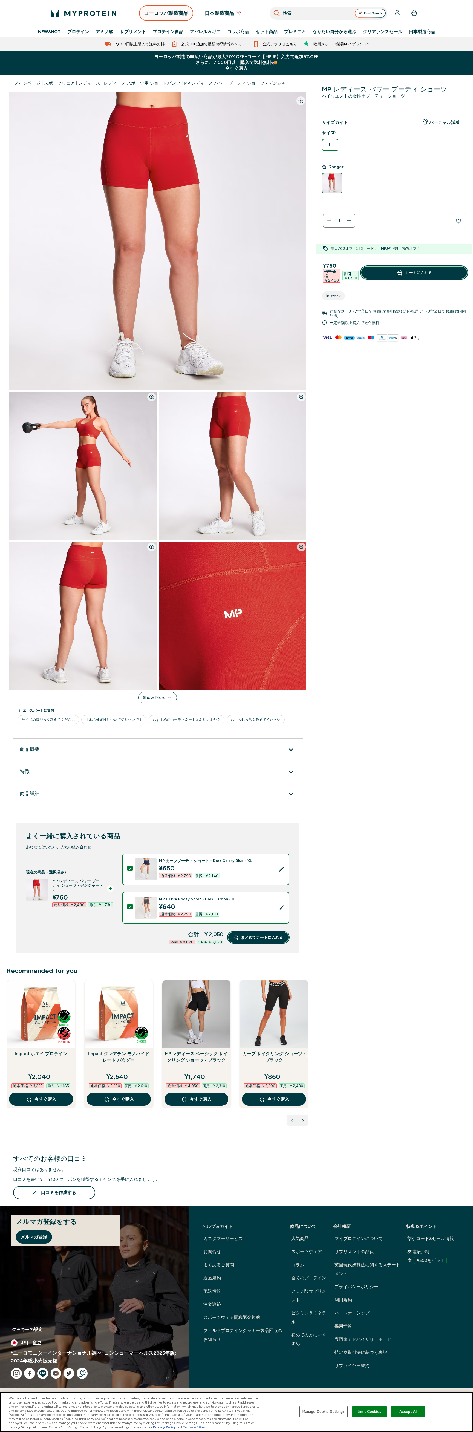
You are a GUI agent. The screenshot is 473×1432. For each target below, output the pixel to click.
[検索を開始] (277, 13)
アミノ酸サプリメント (308, 1295)
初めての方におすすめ (308, 1339)
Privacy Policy (164, 1427)
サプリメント (133, 32)
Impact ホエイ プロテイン (41, 1053)
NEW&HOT (49, 32)
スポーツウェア (59, 83)
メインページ (27, 83)
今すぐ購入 (45, 1099)
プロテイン (78, 32)
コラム (297, 1264)
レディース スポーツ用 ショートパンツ (142, 83)
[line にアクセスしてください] (42, 1373)
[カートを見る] (414, 13)
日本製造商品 (422, 32)
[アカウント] (398, 13)
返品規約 (212, 1278)
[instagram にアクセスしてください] (16, 1373)
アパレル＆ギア (205, 32)
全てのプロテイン (308, 1278)
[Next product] (303, 1120)
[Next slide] (307, 1056)
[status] (339, 220)
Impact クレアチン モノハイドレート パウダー (118, 1056)
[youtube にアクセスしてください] (55, 1373)
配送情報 (212, 1291)
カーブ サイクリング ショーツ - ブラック (274, 1056)
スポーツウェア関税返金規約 (231, 1317)
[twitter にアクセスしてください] (69, 1373)
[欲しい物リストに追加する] (458, 220)
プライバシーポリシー (356, 1286)
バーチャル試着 (444, 122)
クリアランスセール (382, 32)
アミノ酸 (104, 32)
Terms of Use (194, 1427)
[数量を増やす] (349, 220)
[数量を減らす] (329, 220)
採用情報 (343, 1326)
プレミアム (295, 32)
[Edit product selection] (281, 869)
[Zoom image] (300, 100)
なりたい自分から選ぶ (334, 32)
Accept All (408, 1412)
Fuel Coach (373, 13)
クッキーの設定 (27, 1329)
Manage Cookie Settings (323, 1412)
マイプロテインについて (358, 1238)
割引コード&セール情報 (430, 1238)
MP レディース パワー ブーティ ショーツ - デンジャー (237, 83)
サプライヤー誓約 (352, 1365)
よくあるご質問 (218, 1264)
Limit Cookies (369, 1412)
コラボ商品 (238, 32)
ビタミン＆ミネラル (308, 1317)
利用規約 (343, 1300)
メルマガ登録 (34, 1237)
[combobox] (329, 13)
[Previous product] (292, 1120)
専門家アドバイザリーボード (362, 1339)
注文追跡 (212, 1304)
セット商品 (267, 32)
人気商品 (300, 1238)
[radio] (330, 145)
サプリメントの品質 (354, 1251)
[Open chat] (82, 1373)
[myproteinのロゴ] (83, 13)
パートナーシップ (352, 1313)
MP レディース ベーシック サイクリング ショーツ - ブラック (196, 1056)
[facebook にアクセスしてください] (29, 1373)
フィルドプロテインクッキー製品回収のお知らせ (242, 1335)
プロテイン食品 (168, 32)
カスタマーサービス (223, 1238)
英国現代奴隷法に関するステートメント (367, 1269)
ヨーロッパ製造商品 (166, 13)
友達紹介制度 (426, 1256)
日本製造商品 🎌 (223, 13)
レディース (89, 83)
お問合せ (212, 1251)
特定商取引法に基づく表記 (360, 1352)
